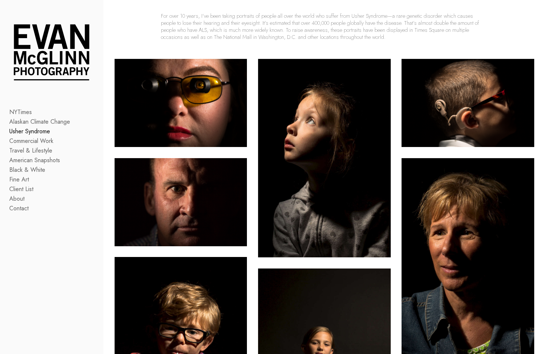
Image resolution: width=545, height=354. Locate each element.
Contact (19, 208)
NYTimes (20, 112)
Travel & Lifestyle (30, 150)
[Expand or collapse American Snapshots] (65, 160)
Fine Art (19, 179)
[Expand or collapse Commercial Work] (58, 141)
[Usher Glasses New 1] (181, 103)
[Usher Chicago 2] (468, 103)
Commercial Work (31, 141)
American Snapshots (34, 160)
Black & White (27, 170)
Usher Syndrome (29, 131)
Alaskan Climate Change (39, 121)
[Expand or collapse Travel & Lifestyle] (57, 151)
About (16, 198)
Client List (21, 189)
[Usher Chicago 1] (324, 158)
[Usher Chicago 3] (181, 202)
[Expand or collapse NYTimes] (36, 112)
